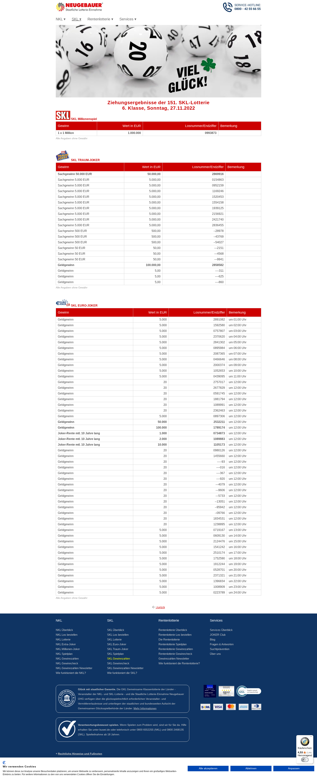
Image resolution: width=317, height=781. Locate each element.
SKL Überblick (115, 629)
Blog (212, 639)
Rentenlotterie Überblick (172, 629)
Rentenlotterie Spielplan (172, 644)
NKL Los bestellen (66, 634)
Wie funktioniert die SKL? (122, 672)
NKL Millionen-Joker (68, 649)
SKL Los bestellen (118, 634)
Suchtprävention (219, 649)
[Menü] (311, 737)
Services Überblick (221, 629)
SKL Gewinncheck (118, 663)
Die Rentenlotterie (169, 639)
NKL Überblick (64, 629)
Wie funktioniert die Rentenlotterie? (179, 663)
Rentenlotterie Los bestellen (175, 634)
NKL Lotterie (63, 639)
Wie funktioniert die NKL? (71, 672)
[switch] (305, 760)
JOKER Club (217, 634)
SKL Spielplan (115, 653)
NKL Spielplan (64, 653)
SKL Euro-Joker (116, 644)
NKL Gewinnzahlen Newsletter (74, 668)
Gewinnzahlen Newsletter (173, 658)
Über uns (215, 653)
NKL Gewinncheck (67, 663)
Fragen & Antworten (222, 644)
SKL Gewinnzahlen (118, 658)
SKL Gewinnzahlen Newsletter (125, 668)
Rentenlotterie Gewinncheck (175, 653)
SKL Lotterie (114, 639)
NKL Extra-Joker (66, 644)
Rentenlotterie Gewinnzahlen (175, 649)
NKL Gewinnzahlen (67, 658)
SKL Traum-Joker (117, 649)
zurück (160, 607)
